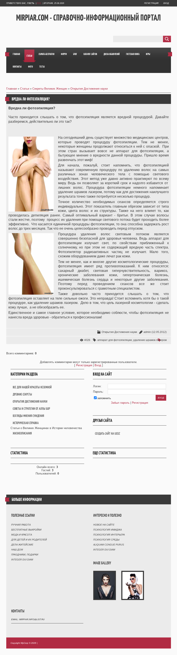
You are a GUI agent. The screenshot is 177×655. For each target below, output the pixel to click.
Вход (166, 3)
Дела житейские (22, 544)
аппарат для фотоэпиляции (114, 340)
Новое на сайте (103, 524)
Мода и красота (21, 534)
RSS (39, 3)
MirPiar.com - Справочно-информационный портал (88, 17)
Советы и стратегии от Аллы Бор (31, 409)
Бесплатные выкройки (26, 529)
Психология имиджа (107, 529)
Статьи (24, 88)
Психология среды (106, 539)
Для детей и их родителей (29, 539)
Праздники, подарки (24, 554)
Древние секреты (22, 394)
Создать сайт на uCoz (107, 433)
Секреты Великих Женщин (49, 88)
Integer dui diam (22, 559)
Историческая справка (26, 423)
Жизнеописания (22, 433)
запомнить (104, 398)
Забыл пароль (120, 402)
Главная (11, 88)
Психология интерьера (109, 534)
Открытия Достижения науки (89, 88)
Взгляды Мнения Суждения (28, 416)
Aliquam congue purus (108, 544)
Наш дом (17, 549)
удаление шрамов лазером (150, 340)
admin (147, 332)
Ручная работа (21, 524)
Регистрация (151, 3)
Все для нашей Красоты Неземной (32, 387)
